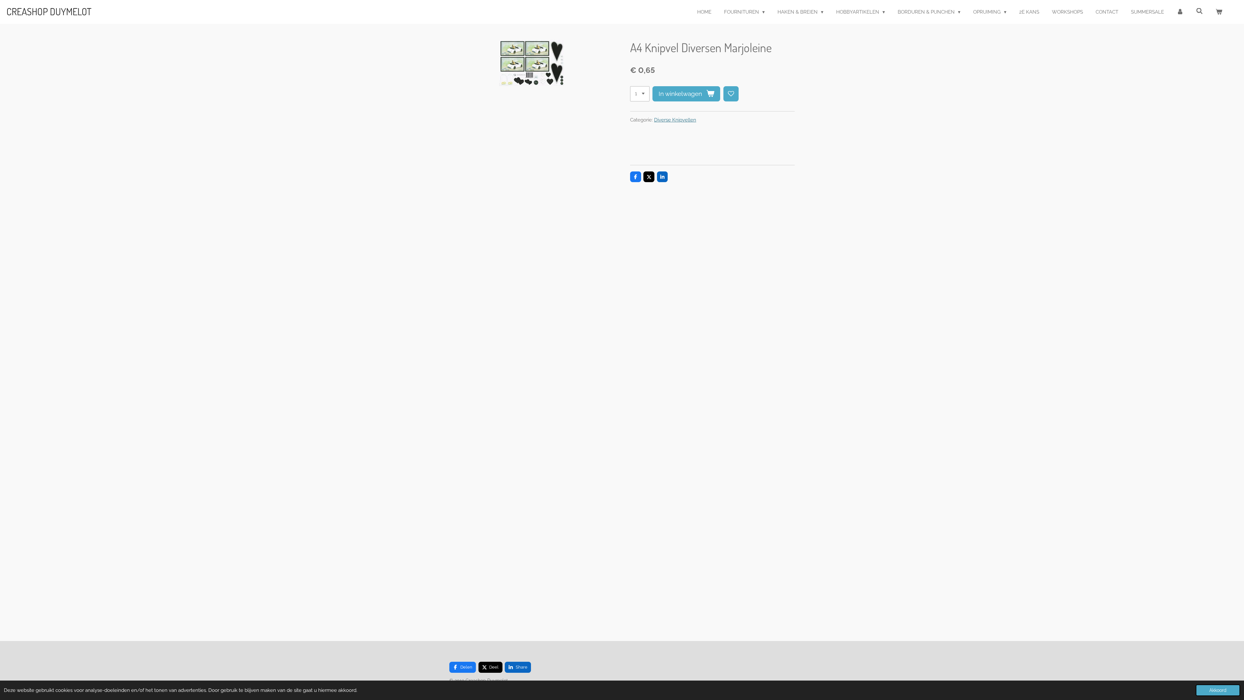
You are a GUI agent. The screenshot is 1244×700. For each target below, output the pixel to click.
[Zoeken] (1199, 11)
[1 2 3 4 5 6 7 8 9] (640, 93)
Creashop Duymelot (48, 11)
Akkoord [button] (1218, 690)
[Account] (1180, 12)
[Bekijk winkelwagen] (1219, 12)
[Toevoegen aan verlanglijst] (731, 93)
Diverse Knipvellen (675, 120)
